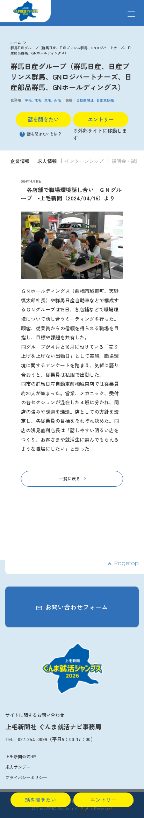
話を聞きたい (43, 119)
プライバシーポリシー (26, 777)
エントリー (101, 119)
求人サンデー (17, 767)
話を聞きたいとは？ (41, 134)
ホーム (15, 42)
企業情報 (20, 160)
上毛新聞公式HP (20, 756)
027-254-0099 (32, 739)
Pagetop (126, 563)
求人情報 (47, 160)
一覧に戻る (69, 478)
